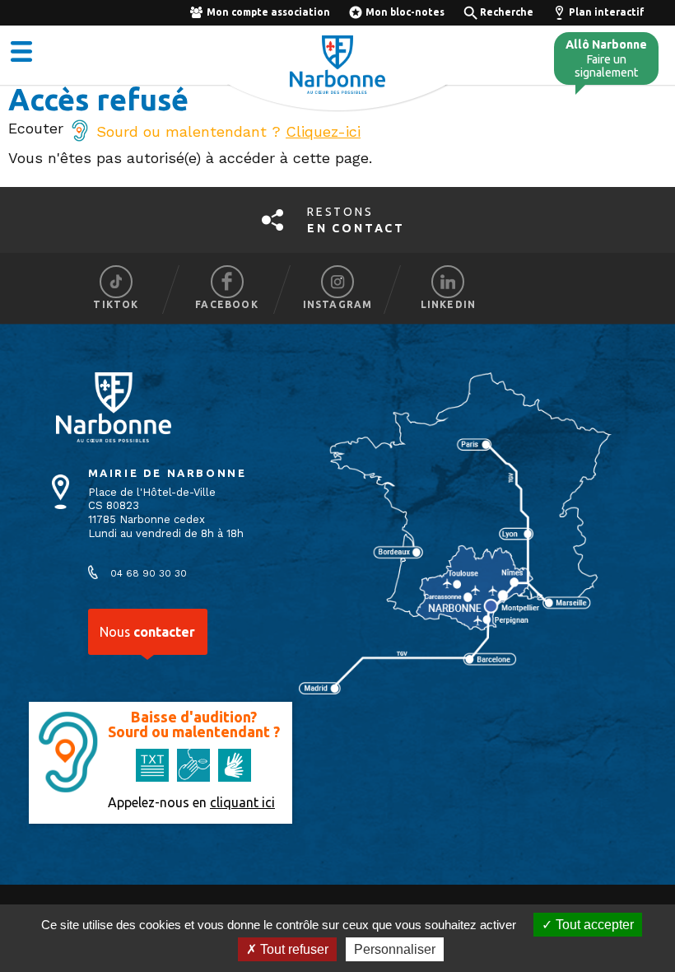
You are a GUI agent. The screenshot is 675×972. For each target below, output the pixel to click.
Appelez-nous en (191, 802)
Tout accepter (593, 925)
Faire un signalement (606, 58)
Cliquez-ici (323, 131)
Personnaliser (394, 949)
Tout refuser (292, 949)
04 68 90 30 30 (148, 573)
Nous (147, 631)
